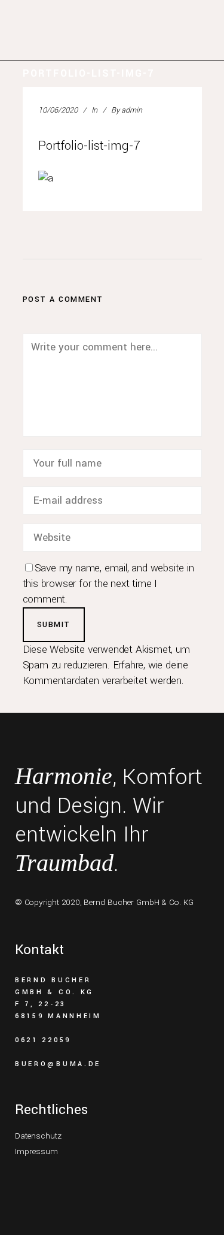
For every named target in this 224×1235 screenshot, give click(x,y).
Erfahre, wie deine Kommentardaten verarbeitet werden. (105, 673)
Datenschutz (38, 1136)
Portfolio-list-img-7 (89, 146)
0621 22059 (43, 1040)
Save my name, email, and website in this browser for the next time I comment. (108, 584)
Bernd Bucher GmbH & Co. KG (139, 902)
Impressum (36, 1151)
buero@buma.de (58, 1064)
